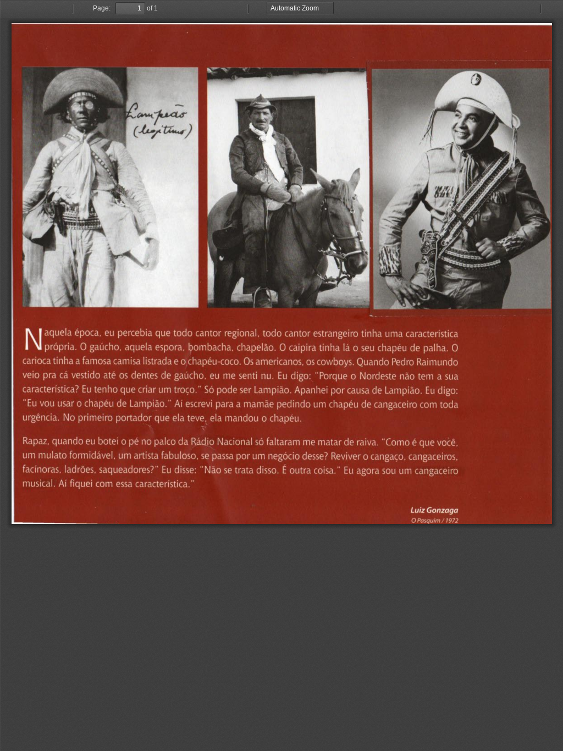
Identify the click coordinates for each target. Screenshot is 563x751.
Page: (102, 8)
